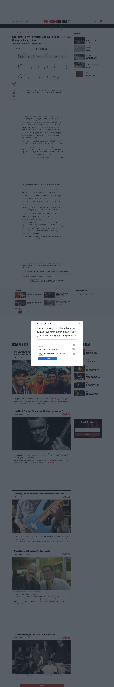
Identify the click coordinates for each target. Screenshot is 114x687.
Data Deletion (49, 363)
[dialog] (57, 343)
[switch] (73, 345)
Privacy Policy (64, 363)
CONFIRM (47, 358)
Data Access (57, 363)
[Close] (80, 324)
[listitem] (57, 342)
